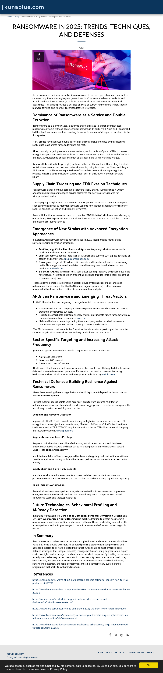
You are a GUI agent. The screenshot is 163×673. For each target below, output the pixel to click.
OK (149, 665)
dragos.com (82, 259)
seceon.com (79, 318)
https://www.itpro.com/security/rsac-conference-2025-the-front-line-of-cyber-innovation (79, 609)
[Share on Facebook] (110, 635)
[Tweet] (116, 635)
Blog (17, 17)
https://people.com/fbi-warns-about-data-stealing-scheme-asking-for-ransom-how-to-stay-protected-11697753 (80, 581)
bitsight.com (108, 374)
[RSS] (128, 635)
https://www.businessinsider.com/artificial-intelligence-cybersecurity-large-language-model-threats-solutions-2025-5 (80, 626)
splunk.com (70, 259)
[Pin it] (122, 635)
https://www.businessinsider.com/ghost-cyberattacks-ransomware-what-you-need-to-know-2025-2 (81, 591)
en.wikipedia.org (55, 268)
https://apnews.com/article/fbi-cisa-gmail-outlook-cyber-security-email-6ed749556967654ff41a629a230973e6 (70, 601)
